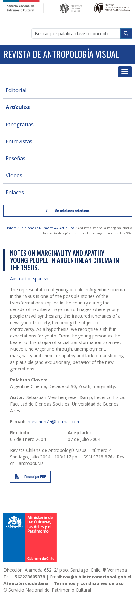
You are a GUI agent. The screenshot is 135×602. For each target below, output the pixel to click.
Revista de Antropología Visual (61, 54)
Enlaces (15, 192)
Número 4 (47, 228)
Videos (14, 175)
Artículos (18, 107)
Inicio (11, 228)
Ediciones (27, 228)
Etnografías (20, 124)
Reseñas (15, 158)
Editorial (16, 90)
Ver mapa (117, 570)
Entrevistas (19, 141)
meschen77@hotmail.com (54, 421)
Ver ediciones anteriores (71, 210)
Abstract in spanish (29, 279)
